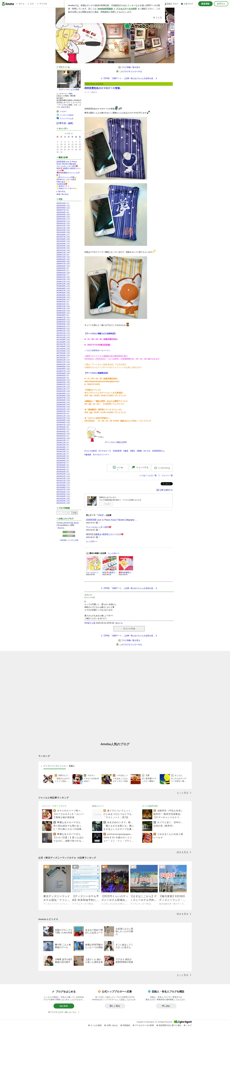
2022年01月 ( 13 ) (63, 223)
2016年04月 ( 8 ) (62, 378)
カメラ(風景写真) (150, 806)
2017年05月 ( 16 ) (63, 349)
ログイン (221, 4)
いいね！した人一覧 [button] (148, 475)
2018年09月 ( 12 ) (63, 313)
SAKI (70, 93)
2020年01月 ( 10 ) (63, 277)
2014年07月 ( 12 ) (63, 425)
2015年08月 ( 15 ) (63, 396)
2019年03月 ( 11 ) (63, 299)
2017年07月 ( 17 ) (63, 344)
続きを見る (65, 107)
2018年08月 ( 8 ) (62, 315)
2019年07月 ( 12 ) (63, 290)
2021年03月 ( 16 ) (63, 246)
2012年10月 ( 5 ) (62, 456)
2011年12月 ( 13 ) (63, 478)
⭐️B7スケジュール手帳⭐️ (66, 177)
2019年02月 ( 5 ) (62, 302)
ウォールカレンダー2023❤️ (67, 166)
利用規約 (126, 1025)
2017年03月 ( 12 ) (63, 353)
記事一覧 (129, 78)
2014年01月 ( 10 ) (63, 438)
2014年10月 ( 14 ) (63, 418)
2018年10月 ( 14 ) (63, 311)
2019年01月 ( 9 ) (62, 304)
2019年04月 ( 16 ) (63, 297)
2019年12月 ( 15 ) (63, 279)
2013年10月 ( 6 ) (62, 445)
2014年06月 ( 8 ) (62, 427)
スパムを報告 (96, 1025)
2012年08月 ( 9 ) (62, 461)
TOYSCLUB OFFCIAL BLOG (67, 523)
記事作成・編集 (64, 123)
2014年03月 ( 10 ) (63, 434)
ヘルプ (189, 1025)
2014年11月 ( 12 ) (63, 416)
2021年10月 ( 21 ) (63, 230)
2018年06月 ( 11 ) (63, 320)
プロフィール (64, 89)
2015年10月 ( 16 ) (63, 391)
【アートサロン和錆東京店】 (96, 373)
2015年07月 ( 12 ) (63, 398)
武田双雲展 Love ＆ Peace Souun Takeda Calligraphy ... (111, 520)
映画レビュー (98, 806)
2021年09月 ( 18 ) (63, 232)
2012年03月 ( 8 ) (62, 472)
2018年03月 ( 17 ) (63, 326)
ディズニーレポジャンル (54, 766)
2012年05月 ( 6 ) (62, 467)
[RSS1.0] (69, 533)
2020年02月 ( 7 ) (62, 275)
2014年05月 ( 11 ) (63, 429)
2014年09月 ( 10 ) (63, 420)
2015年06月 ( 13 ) (63, 400)
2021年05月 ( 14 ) (63, 241)
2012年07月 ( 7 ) (62, 463)
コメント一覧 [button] (167, 475)
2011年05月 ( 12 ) (63, 494)
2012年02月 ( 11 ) (63, 474)
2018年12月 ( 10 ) (63, 306)
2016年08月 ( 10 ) (63, 369)
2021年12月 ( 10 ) (63, 226)
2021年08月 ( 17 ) (63, 235)
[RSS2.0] (69, 536)
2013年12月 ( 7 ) (62, 440)
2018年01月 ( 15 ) (63, 331)
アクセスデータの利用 (144, 1025)
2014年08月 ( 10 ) (63, 422)
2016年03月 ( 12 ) (63, 380)
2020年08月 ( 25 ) (63, 261)
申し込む (166, 1006)
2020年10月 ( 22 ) (63, 257)
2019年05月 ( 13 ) (63, 295)
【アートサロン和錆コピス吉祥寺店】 (100, 333)
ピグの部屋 (75, 89)
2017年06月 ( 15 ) (63, 346)
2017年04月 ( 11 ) (63, 351)
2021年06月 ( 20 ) (63, 239)
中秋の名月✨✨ (62, 182)
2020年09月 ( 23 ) (63, 259)
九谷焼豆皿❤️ (61, 184)
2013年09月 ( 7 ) (62, 447)
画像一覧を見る (62, 194)
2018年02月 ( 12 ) (63, 328)
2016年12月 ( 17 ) (63, 360)
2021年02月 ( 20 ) (63, 248)
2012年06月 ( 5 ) (62, 465)
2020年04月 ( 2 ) (62, 270)
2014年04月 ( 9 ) (62, 431)
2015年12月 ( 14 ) (63, 387)
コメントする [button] (142, 468)
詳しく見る (115, 1006)
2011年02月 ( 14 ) (63, 501)
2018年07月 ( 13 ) (63, 317)
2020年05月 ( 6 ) (62, 268)
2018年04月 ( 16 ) (63, 324)
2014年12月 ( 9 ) (62, 413)
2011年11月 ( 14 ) (63, 481)
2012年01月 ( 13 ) (63, 476)
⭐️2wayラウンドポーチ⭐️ (66, 188)
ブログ (93, 92)
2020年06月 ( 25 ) (63, 266)
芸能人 (72, 766)
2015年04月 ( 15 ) (63, 405)
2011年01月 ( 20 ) (63, 503)
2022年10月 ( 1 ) (62, 203)
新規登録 (205, 4)
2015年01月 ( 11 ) (63, 411)
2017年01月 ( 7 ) (62, 358)
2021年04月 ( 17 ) (63, 244)
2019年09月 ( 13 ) (63, 286)
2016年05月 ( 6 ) (62, 375)
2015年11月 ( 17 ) (63, 389)
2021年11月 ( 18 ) (63, 228)
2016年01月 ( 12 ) (63, 384)
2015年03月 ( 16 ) (63, 407)
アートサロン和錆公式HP (116, 442)
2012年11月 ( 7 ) (62, 454)
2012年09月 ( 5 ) (62, 458)
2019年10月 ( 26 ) (63, 284)
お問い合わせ (112, 1025)
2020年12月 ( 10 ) (63, 252)
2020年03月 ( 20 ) (63, 273)
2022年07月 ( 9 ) (62, 210)
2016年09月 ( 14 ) (63, 367)
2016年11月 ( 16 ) (63, 362)
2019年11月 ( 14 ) (63, 282)
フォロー (107, 504)
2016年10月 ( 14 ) (63, 364)
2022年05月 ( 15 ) (63, 214)
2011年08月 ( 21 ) (63, 487)
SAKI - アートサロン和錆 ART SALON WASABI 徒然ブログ (116, 33)
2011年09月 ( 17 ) (63, 485)
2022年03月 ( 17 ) (63, 219)
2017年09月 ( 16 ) (63, 340)
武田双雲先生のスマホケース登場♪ (102, 88)
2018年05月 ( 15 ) (63, 322)
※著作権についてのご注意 (68, 540)
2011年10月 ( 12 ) (63, 483)
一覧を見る (61, 191)
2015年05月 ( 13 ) (63, 402)
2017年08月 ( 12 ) (63, 342)
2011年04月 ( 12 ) (63, 496)
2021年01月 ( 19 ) (63, 250)
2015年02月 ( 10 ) (63, 409)
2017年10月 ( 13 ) (63, 337)
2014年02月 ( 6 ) (62, 436)
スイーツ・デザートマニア (54, 806)
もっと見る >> (91, 541)
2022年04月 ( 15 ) (63, 217)
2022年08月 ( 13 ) (63, 208)
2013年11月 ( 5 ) (62, 443)
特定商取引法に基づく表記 (170, 1025)
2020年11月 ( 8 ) (62, 255)
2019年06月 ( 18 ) (63, 293)
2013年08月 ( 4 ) (62, 449)
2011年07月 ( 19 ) (63, 489)
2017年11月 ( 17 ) (63, 335)
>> (72, 133)
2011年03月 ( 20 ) (63, 499)
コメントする (129, 628)
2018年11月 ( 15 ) (63, 308)
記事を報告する (166, 490)
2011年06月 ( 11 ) (63, 492)
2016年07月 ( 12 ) (63, 371)
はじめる (64, 1006)
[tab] (54, 766)
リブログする (164, 468)
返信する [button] (119, 623)
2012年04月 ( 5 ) (62, 469)
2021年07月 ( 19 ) (63, 237)
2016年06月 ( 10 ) (63, 373)
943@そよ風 (89, 623)
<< (66, 133)
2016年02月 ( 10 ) (63, 382)
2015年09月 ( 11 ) (63, 393)
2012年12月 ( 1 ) (62, 451)
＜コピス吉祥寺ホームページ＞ (97, 350)
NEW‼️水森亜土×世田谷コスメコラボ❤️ (104, 534)
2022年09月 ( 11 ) (63, 206)
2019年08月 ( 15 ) (63, 288)
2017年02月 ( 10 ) (63, 355)
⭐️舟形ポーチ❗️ (62, 186)
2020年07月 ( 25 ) (63, 264)
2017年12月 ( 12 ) (63, 333)
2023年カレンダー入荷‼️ (66, 179)
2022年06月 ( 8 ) (62, 212)
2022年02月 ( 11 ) (63, 221)
